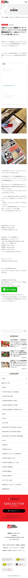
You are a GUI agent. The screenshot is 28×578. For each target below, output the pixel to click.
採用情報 (23, 545)
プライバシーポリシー (14, 547)
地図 (23, 241)
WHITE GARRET (7, 475)
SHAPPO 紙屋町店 (7, 467)
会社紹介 (22, 547)
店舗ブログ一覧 (5, 383)
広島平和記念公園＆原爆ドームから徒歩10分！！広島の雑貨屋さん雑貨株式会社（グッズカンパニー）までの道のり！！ (14, 298)
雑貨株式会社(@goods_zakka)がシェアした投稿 (14, 104)
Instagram (4, 272)
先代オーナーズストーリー (19, 550)
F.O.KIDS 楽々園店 (7, 396)
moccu (4, 440)
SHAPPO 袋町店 (7, 471)
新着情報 (6, 17)
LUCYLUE (5, 422)
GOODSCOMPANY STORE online (12, 409)
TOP (3, 17)
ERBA (4, 387)
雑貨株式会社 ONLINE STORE (9, 261)
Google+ (17, 270)
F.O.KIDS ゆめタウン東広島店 (10, 391)
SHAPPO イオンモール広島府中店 (11, 453)
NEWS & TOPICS (11, 545)
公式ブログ (4, 270)
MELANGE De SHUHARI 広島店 (11, 431)
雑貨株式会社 (6, 489)
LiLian (4, 418)
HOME (4, 545)
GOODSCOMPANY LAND (9, 400)
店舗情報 (17, 545)
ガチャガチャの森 (7, 480)
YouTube (23, 270)
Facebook (11, 270)
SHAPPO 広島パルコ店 (8, 458)
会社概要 (4, 550)
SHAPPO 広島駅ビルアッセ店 (10, 462)
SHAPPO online (7, 449)
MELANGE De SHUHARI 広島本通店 (12, 436)
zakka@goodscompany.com (13, 251)
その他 (3, 378)
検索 (25, 331)
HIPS (3, 414)
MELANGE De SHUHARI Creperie (12, 427)
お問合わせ (5, 547)
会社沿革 (9, 550)
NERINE (4, 444)
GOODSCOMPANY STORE (10, 405)
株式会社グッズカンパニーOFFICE (11, 484)
